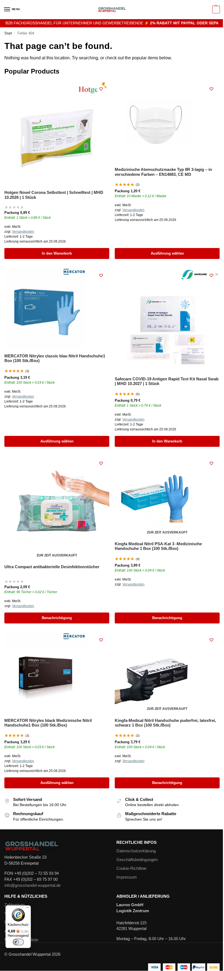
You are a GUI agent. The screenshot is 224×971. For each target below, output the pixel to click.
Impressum (126, 877)
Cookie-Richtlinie (131, 868)
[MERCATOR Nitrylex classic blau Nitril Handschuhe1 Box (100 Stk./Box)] (56, 308)
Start (8, 33)
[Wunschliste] (101, 89)
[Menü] (27, 908)
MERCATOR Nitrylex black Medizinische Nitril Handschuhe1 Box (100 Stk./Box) (48, 722)
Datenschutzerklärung (136, 851)
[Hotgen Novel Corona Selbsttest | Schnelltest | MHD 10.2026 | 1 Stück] (56, 133)
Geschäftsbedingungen (137, 860)
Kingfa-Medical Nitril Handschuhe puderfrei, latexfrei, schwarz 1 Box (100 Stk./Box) (165, 722)
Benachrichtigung (57, 618)
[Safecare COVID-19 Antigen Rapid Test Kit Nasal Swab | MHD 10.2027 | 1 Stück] (167, 319)
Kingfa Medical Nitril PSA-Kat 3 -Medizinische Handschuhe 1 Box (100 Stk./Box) (158, 546)
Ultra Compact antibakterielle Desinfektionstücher (51, 566)
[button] (215, 9)
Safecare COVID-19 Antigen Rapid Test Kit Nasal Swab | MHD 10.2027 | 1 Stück (167, 381)
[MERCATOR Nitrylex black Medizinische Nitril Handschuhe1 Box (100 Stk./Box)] (56, 673)
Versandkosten (23, 232)
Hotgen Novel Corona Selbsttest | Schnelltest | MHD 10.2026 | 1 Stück (53, 194)
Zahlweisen (14, 905)
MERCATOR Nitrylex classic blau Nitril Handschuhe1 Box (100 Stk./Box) (54, 358)
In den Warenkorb (57, 253)
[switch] (18, 942)
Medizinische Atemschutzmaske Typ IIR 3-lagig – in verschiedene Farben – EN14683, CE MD (163, 171)
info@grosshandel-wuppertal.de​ (32, 885)
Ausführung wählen (167, 253)
